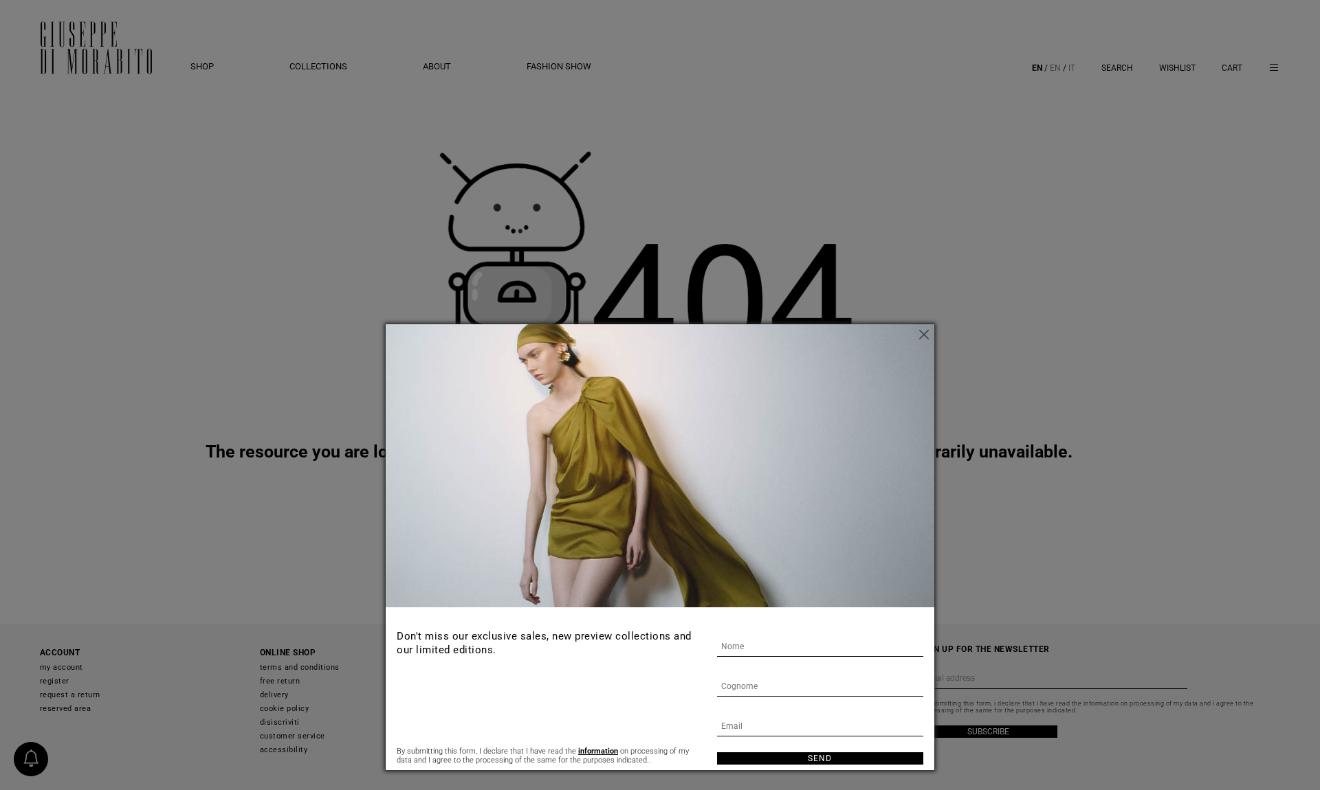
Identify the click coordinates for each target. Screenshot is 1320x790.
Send (820, 758)
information (598, 751)
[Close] (924, 334)
